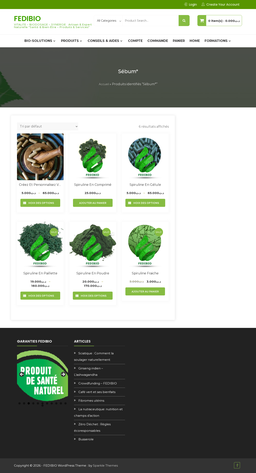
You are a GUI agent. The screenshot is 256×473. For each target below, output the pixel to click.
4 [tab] (33, 403)
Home (195, 41)
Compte (135, 41)
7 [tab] (47, 403)
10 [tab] (61, 403)
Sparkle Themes (105, 465)
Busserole (86, 439)
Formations (216, 41)
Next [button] (63, 375)
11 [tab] (65, 403)
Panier (179, 41)
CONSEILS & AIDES (103, 41)
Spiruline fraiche (145, 273)
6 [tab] (42, 403)
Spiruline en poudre (92, 273)
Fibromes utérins (91, 400)
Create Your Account (223, 4)
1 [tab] (19, 403)
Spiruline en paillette (40, 273)
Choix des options (40, 202)
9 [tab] (56, 403)
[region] (42, 375)
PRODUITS (70, 41)
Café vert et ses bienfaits (96, 392)
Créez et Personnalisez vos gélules (40, 185)
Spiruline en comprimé (92, 185)
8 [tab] (52, 403)
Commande (157, 41)
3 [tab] (29, 403)
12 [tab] (42, 405)
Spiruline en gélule (145, 185)
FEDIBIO (27, 18)
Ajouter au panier (92, 202)
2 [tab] (24, 403)
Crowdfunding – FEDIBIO (97, 383)
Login (193, 4)
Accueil (104, 84)
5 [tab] (38, 403)
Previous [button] (22, 375)
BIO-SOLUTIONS (38, 41)
